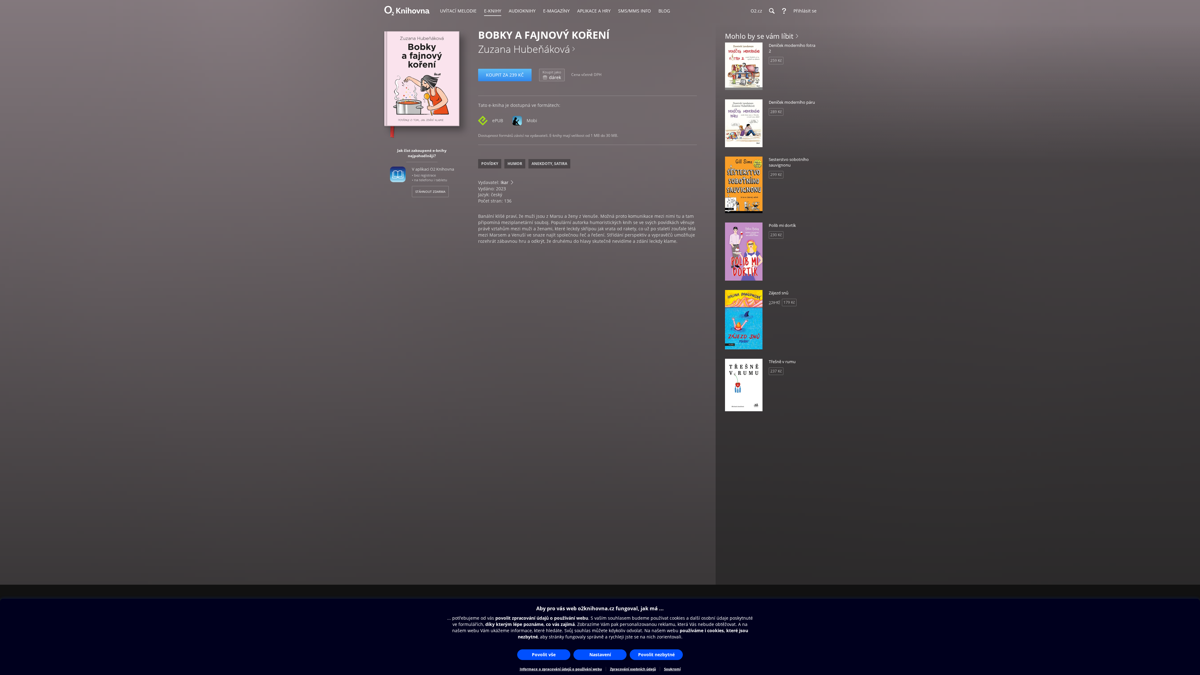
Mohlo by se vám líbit (759, 36)
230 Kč (776, 235)
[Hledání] (771, 11)
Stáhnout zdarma (430, 191)
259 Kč (776, 60)
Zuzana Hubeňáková (524, 49)
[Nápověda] (784, 11)
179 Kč (789, 302)
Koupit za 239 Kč (505, 75)
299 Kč (776, 174)
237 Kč (776, 371)
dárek (551, 75)
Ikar (504, 182)
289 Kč (776, 111)
